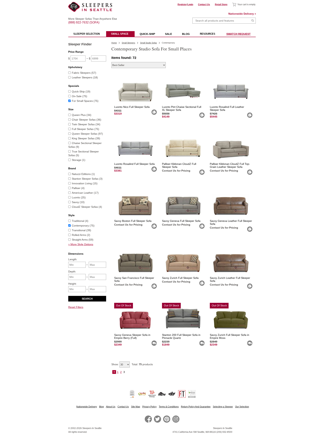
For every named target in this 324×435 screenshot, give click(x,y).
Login (190, 4)
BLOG (186, 33)
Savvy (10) (78, 202)
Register (182, 4)
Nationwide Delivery (241, 13)
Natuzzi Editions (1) (83, 174)
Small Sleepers (128, 43)
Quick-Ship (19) (81, 91)
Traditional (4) (80, 220)
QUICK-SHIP (147, 33)
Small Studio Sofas (148, 43)
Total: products (142, 364)
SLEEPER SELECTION (86, 33)
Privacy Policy (149, 406)
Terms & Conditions (169, 406)
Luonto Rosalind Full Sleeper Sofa (134, 163)
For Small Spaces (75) (85, 100)
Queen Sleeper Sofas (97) (87, 133)
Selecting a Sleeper (223, 406)
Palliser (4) (78, 188)
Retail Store (221, 4)
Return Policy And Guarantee (196, 406)
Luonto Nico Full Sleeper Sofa (132, 106)
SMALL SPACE (119, 33)
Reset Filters (75, 307)
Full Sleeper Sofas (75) (85, 129)
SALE (168, 33)
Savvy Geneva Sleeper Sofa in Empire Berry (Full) (132, 336)
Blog (101, 406)
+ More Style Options (80, 244)
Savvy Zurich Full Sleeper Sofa (180, 277)
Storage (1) (78, 159)
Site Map (135, 406)
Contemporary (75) (83, 225)
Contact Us (204, 4)
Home (114, 43)
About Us (110, 406)
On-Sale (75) (79, 96)
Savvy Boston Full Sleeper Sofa (133, 220)
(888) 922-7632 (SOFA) (90, 19)
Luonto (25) (79, 197)
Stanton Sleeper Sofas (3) (87, 178)
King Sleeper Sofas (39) (86, 138)
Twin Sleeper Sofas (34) (86, 124)
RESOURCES (207, 33)
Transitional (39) (81, 230)
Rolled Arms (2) (81, 234)
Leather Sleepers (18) (85, 77)
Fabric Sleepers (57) (84, 72)
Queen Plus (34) (81, 114)
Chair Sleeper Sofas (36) (86, 119)
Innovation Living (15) (85, 183)
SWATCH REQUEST (238, 33)
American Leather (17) (85, 192)
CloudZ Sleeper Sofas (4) (87, 206)
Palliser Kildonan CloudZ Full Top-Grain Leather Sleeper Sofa (230, 165)
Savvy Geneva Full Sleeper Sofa (181, 220)
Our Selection (242, 406)
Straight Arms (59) (82, 239)
